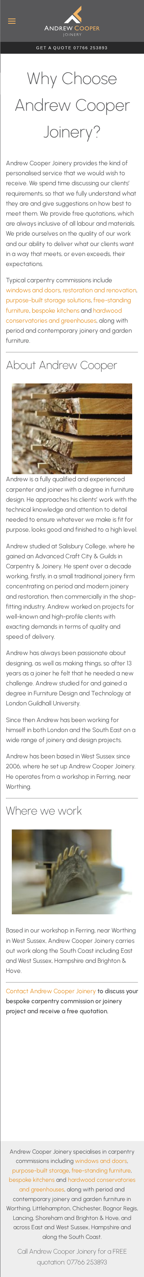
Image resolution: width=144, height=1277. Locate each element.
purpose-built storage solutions (48, 300)
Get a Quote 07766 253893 (72, 48)
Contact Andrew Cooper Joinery (51, 991)
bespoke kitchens (55, 310)
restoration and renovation (99, 290)
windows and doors (33, 290)
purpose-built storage (40, 1170)
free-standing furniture (101, 1170)
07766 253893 (87, 1262)
